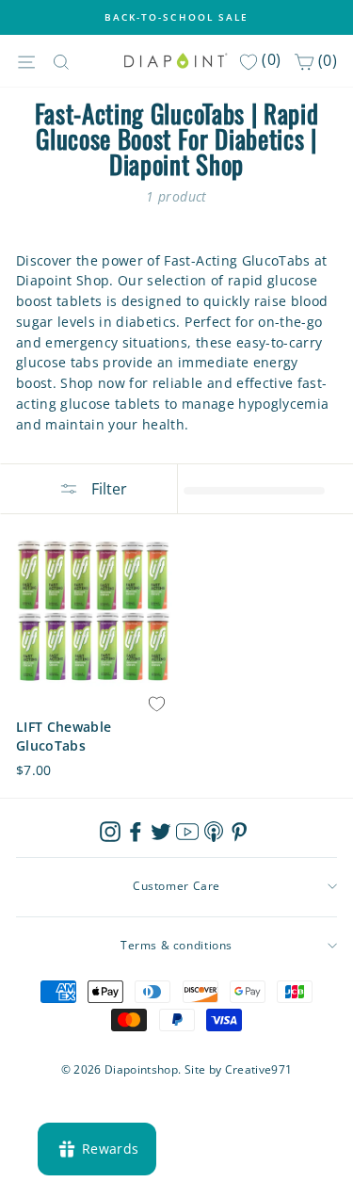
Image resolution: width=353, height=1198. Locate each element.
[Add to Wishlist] (157, 704)
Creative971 (259, 1069)
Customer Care (176, 886)
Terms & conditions (176, 945)
